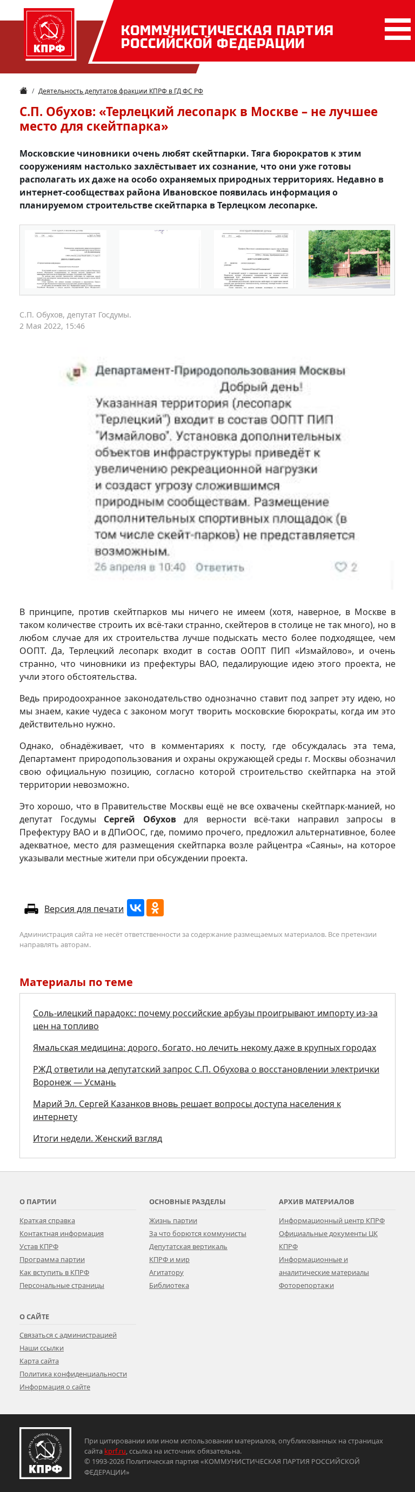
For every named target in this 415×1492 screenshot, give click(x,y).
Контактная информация (61, 1233)
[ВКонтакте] (135, 907)
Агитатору (166, 1272)
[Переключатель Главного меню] (395, 29)
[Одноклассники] (155, 907)
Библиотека (169, 1285)
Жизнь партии (173, 1220)
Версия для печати (84, 909)
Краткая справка (47, 1220)
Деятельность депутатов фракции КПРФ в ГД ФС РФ (120, 91)
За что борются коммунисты (197, 1233)
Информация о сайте (54, 1387)
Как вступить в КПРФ (54, 1272)
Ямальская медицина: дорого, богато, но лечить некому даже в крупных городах (204, 1048)
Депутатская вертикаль (188, 1246)
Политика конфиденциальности (73, 1374)
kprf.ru (115, 1451)
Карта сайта (39, 1361)
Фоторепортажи (306, 1285)
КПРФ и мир (169, 1259)
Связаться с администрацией (68, 1335)
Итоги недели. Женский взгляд (97, 1138)
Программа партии (52, 1259)
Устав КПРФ (38, 1246)
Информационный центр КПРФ (332, 1220)
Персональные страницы (61, 1285)
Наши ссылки (41, 1348)
